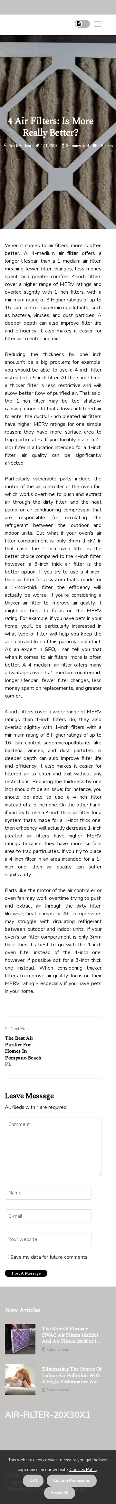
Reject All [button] (60, 1493)
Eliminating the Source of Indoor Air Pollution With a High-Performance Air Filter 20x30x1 (72, 1375)
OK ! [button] (33, 1481)
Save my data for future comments (49, 1257)
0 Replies (105, 146)
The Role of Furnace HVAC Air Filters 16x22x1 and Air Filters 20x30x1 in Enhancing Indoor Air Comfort (71, 1335)
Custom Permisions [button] (71, 1481)
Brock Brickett (19, 146)
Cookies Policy (83, 1470)
